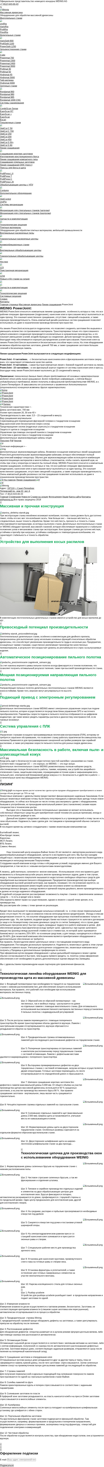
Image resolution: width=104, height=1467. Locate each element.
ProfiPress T (6, 176)
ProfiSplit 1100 (7, 43)
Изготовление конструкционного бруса (19, 156)
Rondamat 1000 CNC (10, 100)
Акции (65, 497)
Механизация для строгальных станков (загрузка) (25, 210)
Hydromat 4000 (7, 83)
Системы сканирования (12, 103)
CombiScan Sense (9, 108)
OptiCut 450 (6, 139)
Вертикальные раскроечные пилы (17, 233)
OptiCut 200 (6, 137)
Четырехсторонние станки (13, 49)
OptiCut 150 (6, 134)
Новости (25, 497)
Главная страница (9, 304)
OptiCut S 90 (6, 145)
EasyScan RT (6, 111)
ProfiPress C (6, 179)
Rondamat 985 (7, 97)
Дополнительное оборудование (16, 193)
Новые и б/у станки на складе (15, 279)
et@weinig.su (7, 499)
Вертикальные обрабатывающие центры (20, 250)
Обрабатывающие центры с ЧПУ (16, 185)
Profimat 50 (5, 72)
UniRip (3, 24)
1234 (2, 276)
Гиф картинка (7, 80)
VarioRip (4, 26)
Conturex (4, 190)
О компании (15, 497)
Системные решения (10, 296)
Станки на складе (39, 497)
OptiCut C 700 (7, 131)
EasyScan (5, 117)
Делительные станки (10, 35)
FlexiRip (4, 32)
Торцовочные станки (10, 122)
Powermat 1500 (7, 60)
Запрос (7, 404)
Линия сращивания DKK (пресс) (16, 165)
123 (2, 267)
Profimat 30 (5, 69)
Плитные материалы (10, 227)
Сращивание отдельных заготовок (17, 162)
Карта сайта (75, 497)
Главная (4, 497)
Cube (2, 55)
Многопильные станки (11, 18)
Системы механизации (11, 204)
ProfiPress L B (7, 182)
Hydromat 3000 (7, 77)
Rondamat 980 (7, 94)
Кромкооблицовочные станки (14, 245)
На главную (9, 480)
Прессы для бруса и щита (13, 168)
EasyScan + (6, 114)
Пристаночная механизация (14, 270)
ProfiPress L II (6, 173)
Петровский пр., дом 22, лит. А (15, 491)
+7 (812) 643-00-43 (9, 4)
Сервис (4, 299)
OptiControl (5, 199)
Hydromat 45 (6, 75)
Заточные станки (8, 86)
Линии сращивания (10, 148)
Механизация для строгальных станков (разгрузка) (25, 213)
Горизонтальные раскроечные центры (19, 239)
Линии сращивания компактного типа (19, 159)
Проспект (4, 441)
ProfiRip (4, 29)
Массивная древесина (11, 12)
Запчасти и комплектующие (14, 219)
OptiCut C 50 (6, 128)
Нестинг (4, 262)
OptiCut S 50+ (7, 142)
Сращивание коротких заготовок (16, 154)
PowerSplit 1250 (8, 46)
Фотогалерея (55, 497)
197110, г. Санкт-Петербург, (21, 488)
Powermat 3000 (7, 66)
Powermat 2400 (7, 63)
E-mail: (3, 1460)
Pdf (11, 441)
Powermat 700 (7, 58)
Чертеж (17, 441)
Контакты (4, 302)
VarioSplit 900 (7, 41)
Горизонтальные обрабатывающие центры (21, 256)
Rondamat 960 (7, 92)
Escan (3, 120)
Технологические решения (13, 225)
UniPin (3, 202)
